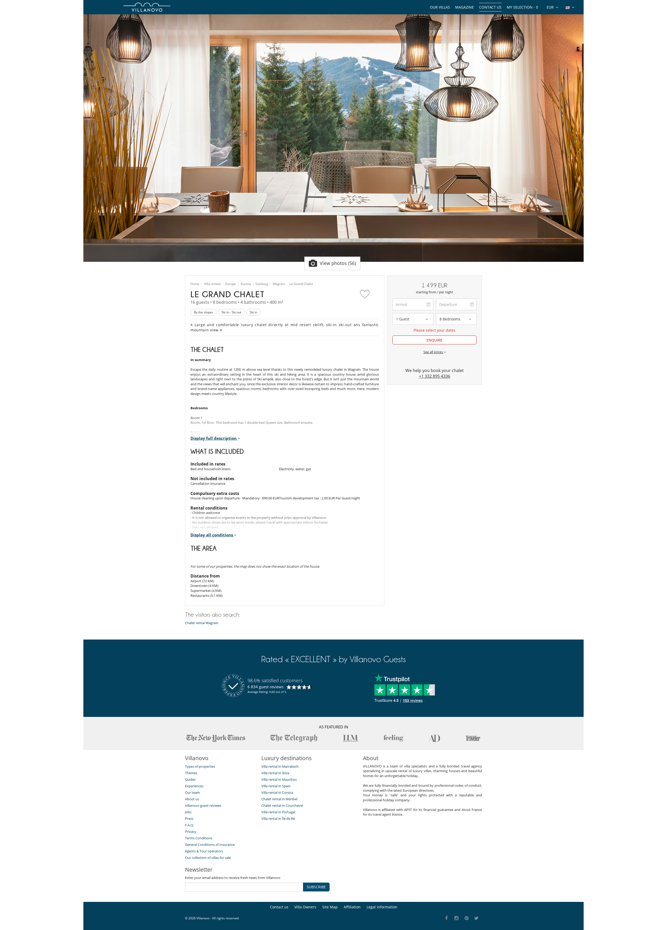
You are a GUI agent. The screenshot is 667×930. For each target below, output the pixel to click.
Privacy (190, 831)
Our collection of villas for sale (208, 857)
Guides (190, 779)
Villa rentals (212, 284)
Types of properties (200, 766)
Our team (192, 792)
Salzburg (261, 284)
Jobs (188, 812)
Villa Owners (305, 906)
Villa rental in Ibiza (275, 773)
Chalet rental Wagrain (201, 623)
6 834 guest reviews (265, 686)
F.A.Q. (189, 825)
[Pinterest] (467, 918)
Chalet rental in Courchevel (282, 805)
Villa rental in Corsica (277, 792)
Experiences (194, 786)
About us (192, 799)
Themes (191, 773)
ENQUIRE (434, 340)
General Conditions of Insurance (210, 844)
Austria (245, 284)
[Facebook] (446, 918)
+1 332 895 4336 (434, 376)
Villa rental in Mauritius (279, 779)
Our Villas (440, 7)
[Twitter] (477, 918)
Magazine (464, 7)
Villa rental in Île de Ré (278, 818)
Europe (230, 284)
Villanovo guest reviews (203, 805)
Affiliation (352, 906)
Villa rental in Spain (276, 786)
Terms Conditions (198, 838)
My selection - (522, 7)
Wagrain (279, 284)
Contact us (490, 7)
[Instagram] (457, 918)
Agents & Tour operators (204, 851)
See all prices (433, 352)
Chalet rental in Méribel (279, 799)
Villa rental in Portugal (278, 812)
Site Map (330, 906)
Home (194, 284)
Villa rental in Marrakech (280, 766)
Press (189, 818)
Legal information (382, 906)
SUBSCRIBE (316, 886)
